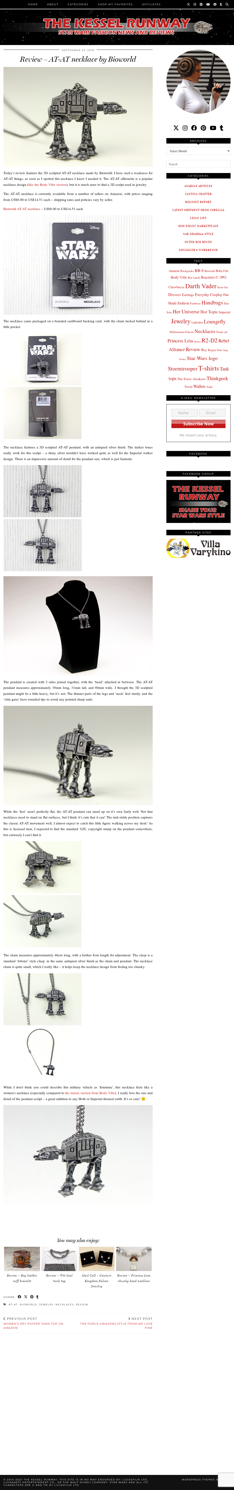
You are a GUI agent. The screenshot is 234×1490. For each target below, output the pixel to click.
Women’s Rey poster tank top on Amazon (33, 1323)
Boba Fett (222, 271)
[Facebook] (215, 4)
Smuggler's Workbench (198, 250)
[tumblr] (221, 4)
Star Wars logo (202, 358)
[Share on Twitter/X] (26, 1297)
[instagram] (185, 128)
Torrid (188, 386)
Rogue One (215, 350)
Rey (204, 349)
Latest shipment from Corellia (198, 210)
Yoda (210, 387)
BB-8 (199, 270)
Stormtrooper (182, 368)
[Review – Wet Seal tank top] (59, 1259)
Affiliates (151, 4)
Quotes (197, 341)
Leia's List (198, 218)
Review (82, 1304)
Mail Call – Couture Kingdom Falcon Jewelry (96, 1281)
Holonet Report (198, 202)
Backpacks (187, 271)
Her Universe (186, 311)
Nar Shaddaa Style (198, 234)
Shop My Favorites (115, 4)
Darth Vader (200, 286)
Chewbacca (176, 287)
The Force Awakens (191, 378)
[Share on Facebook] (20, 1297)
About (52, 4)
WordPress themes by (206, 1479)
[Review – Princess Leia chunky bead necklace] (134, 1259)
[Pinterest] (201, 4)
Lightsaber (197, 322)
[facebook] (194, 128)
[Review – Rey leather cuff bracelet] (22, 1259)
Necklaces (65, 1304)
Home (33, 4)
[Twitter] (188, 4)
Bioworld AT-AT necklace (21, 208)
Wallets (199, 386)
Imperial (224, 312)
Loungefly (215, 321)
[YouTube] (208, 4)
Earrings (188, 294)
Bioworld (28, 1304)
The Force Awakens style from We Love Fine (116, 1323)
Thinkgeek (217, 378)
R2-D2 (210, 340)
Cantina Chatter (198, 194)
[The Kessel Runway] (117, 21)
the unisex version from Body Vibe (90, 1092)
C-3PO (221, 277)
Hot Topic (209, 312)
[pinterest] (203, 128)
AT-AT (13, 1304)
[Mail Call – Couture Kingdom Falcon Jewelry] (97, 1259)
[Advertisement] (82, 1218)
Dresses (174, 294)
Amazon (174, 271)
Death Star (222, 287)
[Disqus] (78, 1399)
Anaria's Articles (198, 186)
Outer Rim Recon (198, 242)
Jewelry (46, 1304)
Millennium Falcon (182, 332)
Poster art (221, 332)
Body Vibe (179, 277)
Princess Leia (180, 340)
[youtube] (213, 128)
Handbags (212, 302)
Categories (78, 4)
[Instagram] (195, 4)
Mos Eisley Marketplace (198, 226)
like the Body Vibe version (47, 184)
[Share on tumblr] (37, 1297)
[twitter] (176, 128)
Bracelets (208, 277)
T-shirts (208, 367)
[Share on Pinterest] (32, 1297)
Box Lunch (194, 277)
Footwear (195, 303)
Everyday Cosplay (208, 294)
